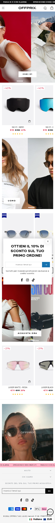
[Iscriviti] (49, 491)
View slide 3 (35, 79)
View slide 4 (39, 206)
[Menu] (3, 8)
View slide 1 (20, 79)
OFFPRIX (13, 516)
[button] (45, 8)
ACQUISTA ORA (27, 333)
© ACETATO (27, 74)
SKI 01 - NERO (18, 127)
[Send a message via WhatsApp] (50, 512)
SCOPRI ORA (16, 201)
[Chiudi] (48, 241)
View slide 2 (27, 79)
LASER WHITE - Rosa (17, 387)
